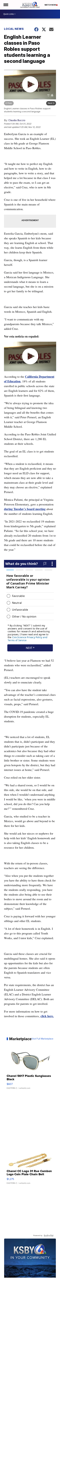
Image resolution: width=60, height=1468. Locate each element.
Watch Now (50, 5)
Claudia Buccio (16, 120)
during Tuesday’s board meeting (25, 509)
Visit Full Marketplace (42, 1039)
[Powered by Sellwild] (48, 1235)
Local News (14, 28)
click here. (47, 1016)
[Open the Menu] (5, 5)
